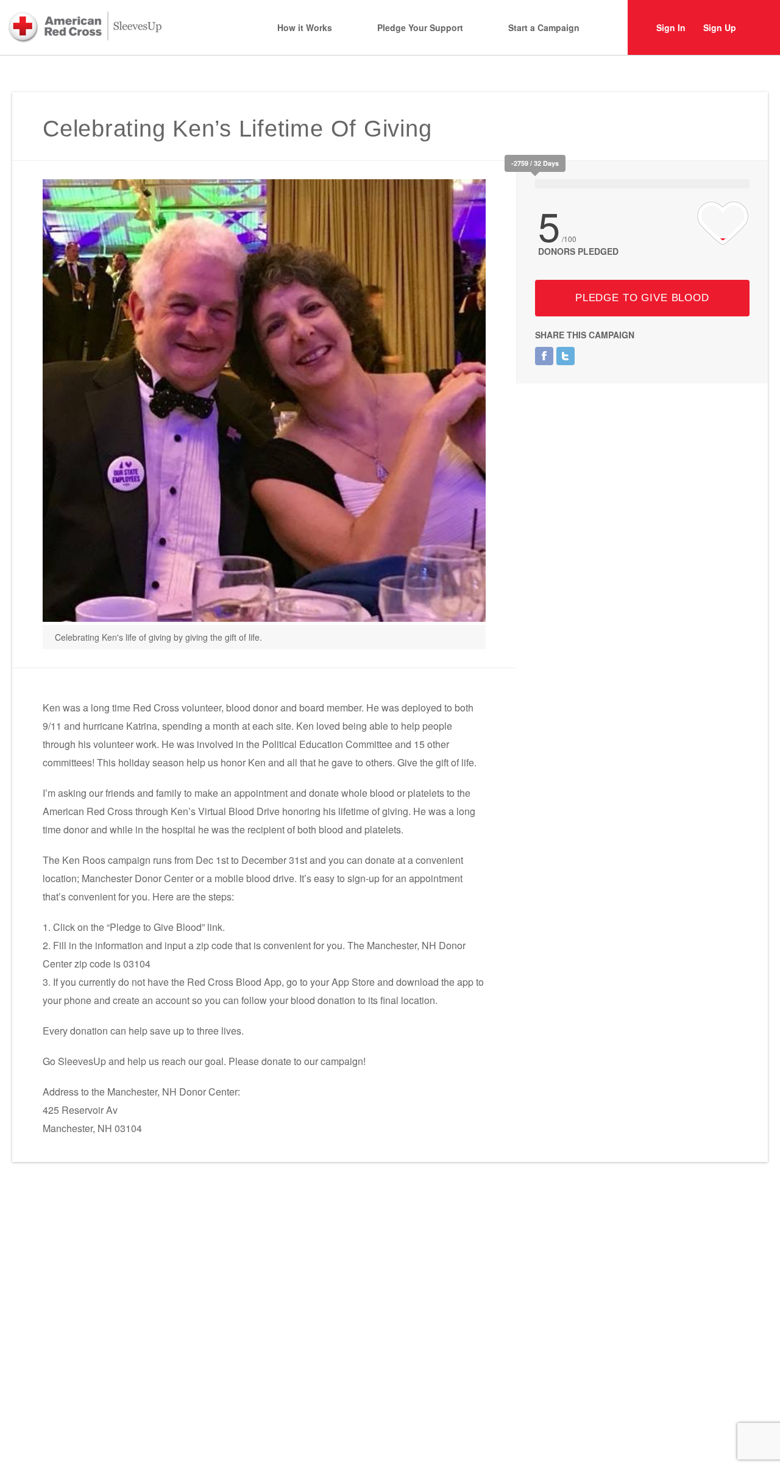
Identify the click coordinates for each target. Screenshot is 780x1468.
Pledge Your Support (420, 27)
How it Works (304, 27)
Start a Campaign (544, 27)
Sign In (671, 27)
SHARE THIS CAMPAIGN (584, 335)
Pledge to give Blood (642, 298)
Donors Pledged (578, 251)
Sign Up (719, 27)
